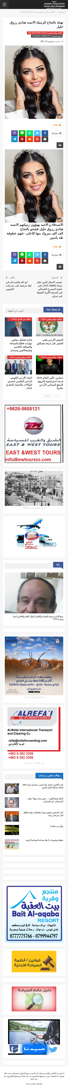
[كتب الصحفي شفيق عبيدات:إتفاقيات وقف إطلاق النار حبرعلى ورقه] (12, 816)
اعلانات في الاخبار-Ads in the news (19, 319)
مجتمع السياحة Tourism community (47, 36)
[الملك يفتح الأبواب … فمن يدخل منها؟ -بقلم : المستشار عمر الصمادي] (12, 802)
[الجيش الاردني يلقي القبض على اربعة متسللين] (49, 327)
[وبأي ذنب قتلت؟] (12, 830)
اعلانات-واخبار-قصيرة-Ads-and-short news (45, 33)
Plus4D (39, 1084)
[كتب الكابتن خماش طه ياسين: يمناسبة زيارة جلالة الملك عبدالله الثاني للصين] (12, 788)
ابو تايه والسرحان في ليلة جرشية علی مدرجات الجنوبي (19, 285)
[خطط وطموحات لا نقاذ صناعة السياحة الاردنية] (12, 844)
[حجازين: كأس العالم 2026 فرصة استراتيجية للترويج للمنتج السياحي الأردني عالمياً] (49, 365)
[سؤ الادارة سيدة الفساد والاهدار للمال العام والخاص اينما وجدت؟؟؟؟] (34, 593)
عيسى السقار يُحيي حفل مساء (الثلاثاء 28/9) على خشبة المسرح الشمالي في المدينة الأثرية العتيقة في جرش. (49, 289)
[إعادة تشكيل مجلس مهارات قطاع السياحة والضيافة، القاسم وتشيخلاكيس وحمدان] (18, 327)
